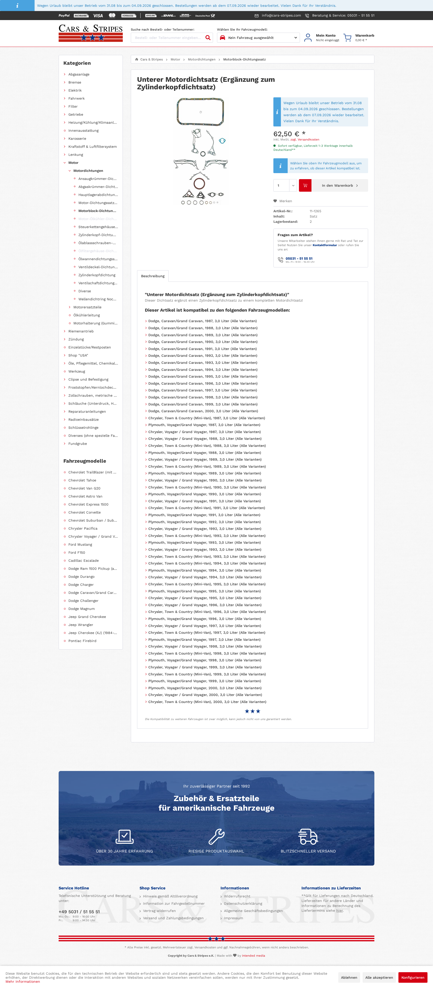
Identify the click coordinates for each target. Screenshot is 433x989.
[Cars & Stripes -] (91, 34)
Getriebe (75, 114)
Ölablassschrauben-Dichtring (98, 243)
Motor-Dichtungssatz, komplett (98, 203)
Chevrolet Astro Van (85, 496)
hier (339, 910)
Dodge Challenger (83, 601)
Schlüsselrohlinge (83, 428)
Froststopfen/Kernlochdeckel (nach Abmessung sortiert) (93, 387)
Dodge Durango (81, 577)
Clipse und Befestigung (88, 379)
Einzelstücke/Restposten (89, 347)
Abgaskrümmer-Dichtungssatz (98, 187)
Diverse (84, 291)
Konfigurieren (412, 977)
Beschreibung (153, 276)
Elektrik (75, 90)
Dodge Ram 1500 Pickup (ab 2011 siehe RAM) (93, 569)
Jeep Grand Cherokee (87, 617)
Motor (73, 163)
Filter (73, 106)
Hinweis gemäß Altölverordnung (169, 896)
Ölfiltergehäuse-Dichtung (98, 251)
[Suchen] (208, 38)
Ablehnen (349, 977)
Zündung (76, 339)
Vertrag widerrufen (159, 911)
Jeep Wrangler (80, 625)
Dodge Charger (81, 585)
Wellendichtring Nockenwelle (98, 299)
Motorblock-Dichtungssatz (98, 211)
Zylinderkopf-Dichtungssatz (98, 235)
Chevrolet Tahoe (82, 480)
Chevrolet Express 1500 (88, 504)
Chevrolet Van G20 (84, 488)
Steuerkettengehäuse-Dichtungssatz (98, 227)
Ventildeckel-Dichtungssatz (98, 267)
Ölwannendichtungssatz (98, 259)
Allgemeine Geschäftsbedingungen (253, 911)
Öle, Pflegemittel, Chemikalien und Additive (93, 363)
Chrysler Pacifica (82, 528)
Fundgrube (77, 444)
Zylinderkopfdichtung (96, 275)
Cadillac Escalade (83, 560)
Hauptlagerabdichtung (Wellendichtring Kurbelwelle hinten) (98, 195)
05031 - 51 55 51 (299, 258)
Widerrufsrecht (236, 896)
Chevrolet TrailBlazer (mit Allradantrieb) (93, 472)
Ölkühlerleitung (86, 315)
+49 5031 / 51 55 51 (79, 911)
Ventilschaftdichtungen (98, 283)
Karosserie (77, 138)
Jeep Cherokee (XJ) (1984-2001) (93, 633)
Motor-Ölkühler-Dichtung (98, 219)
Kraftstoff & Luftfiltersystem (92, 147)
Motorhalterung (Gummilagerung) (95, 323)
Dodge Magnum (81, 609)
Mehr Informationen (23, 981)
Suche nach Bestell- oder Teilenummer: (162, 29)
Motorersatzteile (87, 307)
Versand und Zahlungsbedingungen (173, 918)
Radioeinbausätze (83, 419)
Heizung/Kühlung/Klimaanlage (93, 122)
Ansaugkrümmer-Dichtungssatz (98, 179)
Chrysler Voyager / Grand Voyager (93, 536)
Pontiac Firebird (82, 641)
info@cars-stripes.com (281, 15)
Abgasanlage (78, 74)
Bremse (74, 82)
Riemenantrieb (81, 331)
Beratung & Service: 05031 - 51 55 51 (342, 15)
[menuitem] (321, 38)
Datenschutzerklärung (242, 903)
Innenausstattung (83, 130)
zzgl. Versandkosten (304, 139)
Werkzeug (76, 371)
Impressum (233, 918)
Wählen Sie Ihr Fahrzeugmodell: (242, 29)
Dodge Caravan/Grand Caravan (93, 593)
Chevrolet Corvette (84, 512)
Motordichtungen (88, 171)
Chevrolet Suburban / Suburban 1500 (93, 520)
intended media (253, 955)
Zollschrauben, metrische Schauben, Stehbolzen (93, 395)
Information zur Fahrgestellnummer (173, 903)
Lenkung (75, 155)
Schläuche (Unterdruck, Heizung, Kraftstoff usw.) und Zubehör (93, 403)
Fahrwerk (76, 98)
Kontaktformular (325, 245)
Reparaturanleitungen (87, 411)
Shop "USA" (78, 355)
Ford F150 (76, 552)
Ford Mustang (80, 544)
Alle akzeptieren (379, 977)
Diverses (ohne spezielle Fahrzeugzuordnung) (93, 436)
